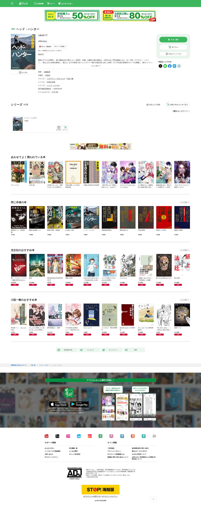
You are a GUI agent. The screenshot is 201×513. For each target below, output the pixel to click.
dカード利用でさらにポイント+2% (49, 50)
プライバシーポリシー (114, 451)
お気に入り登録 (154, 105)
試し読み (24, 72)
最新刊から (185, 111)
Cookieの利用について (139, 454)
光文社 (47, 75)
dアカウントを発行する (92, 496)
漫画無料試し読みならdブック (19, 365)
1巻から (176, 111)
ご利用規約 (110, 448)
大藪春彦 (41, 35)
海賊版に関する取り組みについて (117, 457)
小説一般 (70, 79)
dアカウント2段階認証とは (115, 454)
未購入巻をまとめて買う (179, 105)
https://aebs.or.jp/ (92, 477)
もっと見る (183, 202)
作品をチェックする (175, 54)
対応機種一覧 (73, 448)
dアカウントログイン (51, 457)
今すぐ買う (175, 40)
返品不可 (41, 54)
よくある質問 (73, 451)
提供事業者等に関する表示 (140, 448)
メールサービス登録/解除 (52, 451)
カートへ (175, 47)
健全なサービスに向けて (139, 451)
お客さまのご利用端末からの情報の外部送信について (144, 458)
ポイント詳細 (59, 46)
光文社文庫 (51, 82)
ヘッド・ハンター (30, 118)
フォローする (46, 35)
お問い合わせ (49, 454)
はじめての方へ (49, 448)
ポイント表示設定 (74, 454)
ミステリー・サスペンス (56, 79)
